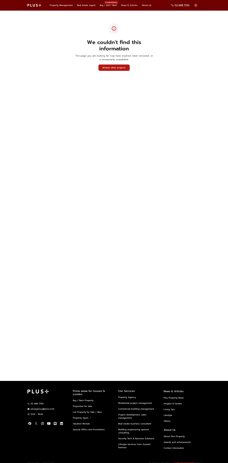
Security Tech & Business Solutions (136, 438)
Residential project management (135, 403)
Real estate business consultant (134, 423)
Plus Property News (174, 397)
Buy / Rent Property (83, 400)
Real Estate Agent (86, 5)
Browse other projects (114, 67)
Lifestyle (168, 415)
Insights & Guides (173, 403)
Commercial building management (136, 409)
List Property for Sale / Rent (87, 412)
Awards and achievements (177, 442)
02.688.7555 (182, 5)
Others (167, 421)
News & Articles (129, 5)
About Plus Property (174, 436)
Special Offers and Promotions (89, 429)
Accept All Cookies (184, 457)
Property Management (61, 5)
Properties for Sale (82, 406)
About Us (146, 5)
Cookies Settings (163, 457)
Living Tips (169, 409)
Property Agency (127, 397)
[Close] (224, 457)
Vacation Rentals (81, 423)
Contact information (174, 448)
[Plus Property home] (34, 5)
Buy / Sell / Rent (108, 4)
